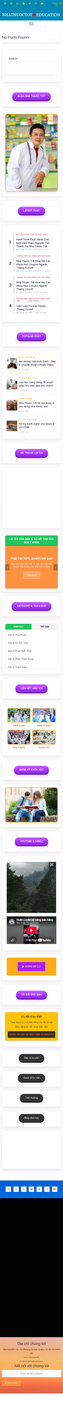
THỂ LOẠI (44, 626)
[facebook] (5, 3)
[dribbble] (11, 3)
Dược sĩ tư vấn (31, 1077)
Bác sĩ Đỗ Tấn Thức (18, 643)
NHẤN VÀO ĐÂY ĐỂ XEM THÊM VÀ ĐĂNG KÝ (31, 1034)
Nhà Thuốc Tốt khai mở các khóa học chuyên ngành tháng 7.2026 (33, 286)
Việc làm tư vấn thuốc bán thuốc (39, 300)
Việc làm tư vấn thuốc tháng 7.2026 (31, 307)
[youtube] (42, 3)
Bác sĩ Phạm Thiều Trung (20, 659)
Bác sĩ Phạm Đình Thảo (20, 651)
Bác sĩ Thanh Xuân (17, 667)
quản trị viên (25, 249)
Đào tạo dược (22, 234)
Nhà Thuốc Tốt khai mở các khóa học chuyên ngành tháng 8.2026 (33, 264)
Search (13, 58)
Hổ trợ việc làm (22, 300)
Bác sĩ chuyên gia (17, 635)
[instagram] (36, 3)
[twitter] (29, 3)
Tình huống (31, 1097)
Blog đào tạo (31, 1117)
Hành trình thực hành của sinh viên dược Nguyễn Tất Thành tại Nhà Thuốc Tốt (32, 243)
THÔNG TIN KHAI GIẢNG (26, 256)
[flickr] (23, 3)
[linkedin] (17, 3)
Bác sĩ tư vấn (31, 1057)
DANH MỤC (18, 626)
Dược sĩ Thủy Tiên (38, 234)
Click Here (31, 573)
